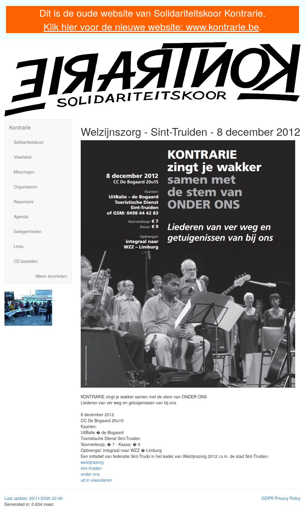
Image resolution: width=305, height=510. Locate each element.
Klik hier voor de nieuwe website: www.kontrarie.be (151, 26)
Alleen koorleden (51, 276)
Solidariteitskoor (29, 142)
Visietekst (23, 157)
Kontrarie (20, 127)
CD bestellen (26, 261)
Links (19, 246)
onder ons (90, 474)
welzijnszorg (92, 462)
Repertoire (24, 202)
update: (21, 498)
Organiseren (25, 187)
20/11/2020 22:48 (46, 498)
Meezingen (24, 172)
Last (9, 498)
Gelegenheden (28, 231)
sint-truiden (91, 468)
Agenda (21, 216)
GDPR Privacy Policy (281, 498)
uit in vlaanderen (96, 480)
